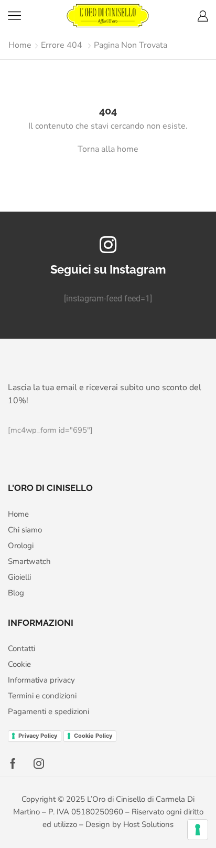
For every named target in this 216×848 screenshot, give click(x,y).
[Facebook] (13, 763)
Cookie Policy (93, 735)
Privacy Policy (37, 735)
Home (19, 45)
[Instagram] (39, 763)
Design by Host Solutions (129, 824)
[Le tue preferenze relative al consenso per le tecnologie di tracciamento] (198, 830)
